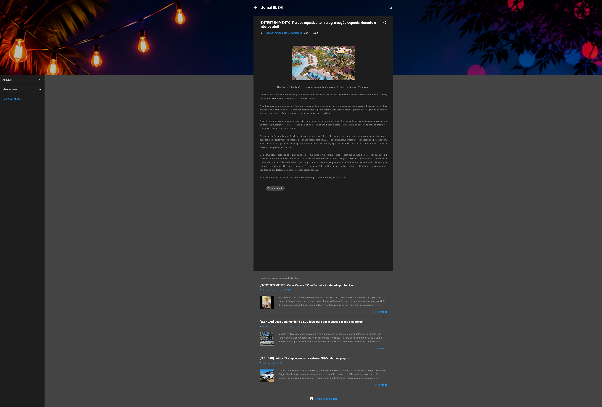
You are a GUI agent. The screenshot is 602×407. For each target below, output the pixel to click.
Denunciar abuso (12, 98)
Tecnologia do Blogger (325, 398)
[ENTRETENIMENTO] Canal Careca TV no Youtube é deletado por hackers (307, 285)
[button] (385, 23)
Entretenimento (275, 188)
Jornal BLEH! (272, 7)
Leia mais (381, 312)
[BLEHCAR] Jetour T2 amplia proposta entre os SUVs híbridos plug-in (304, 358)
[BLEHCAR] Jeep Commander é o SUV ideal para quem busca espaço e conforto (311, 321)
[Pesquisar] (391, 8)
